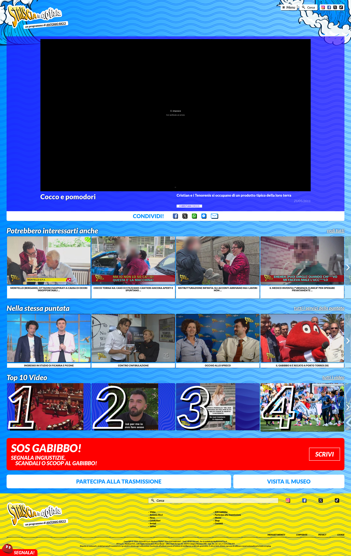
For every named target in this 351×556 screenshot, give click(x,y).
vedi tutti (335, 230)
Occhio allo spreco (218, 365)
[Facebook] (329, 7)
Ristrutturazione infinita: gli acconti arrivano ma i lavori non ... (217, 289)
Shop (217, 520)
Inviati (153, 523)
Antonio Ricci (156, 514)
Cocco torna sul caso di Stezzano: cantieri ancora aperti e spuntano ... (133, 289)
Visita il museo (289, 481)
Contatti (219, 523)
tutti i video (333, 377)
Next (348, 267)
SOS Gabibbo (221, 512)
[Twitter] (335, 7)
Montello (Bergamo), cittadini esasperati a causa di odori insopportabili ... (48, 289)
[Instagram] (323, 7)
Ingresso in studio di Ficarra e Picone (49, 365)
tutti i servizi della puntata (319, 308)
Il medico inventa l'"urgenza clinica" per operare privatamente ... (302, 289)
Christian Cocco (189, 206)
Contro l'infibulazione (133, 365)
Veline (153, 526)
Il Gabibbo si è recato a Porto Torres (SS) (302, 365)
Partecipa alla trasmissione (118, 481)
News (152, 517)
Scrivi (324, 454)
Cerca (311, 7)
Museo (218, 517)
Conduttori (155, 520)
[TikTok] (341, 7)
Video (152, 512)
